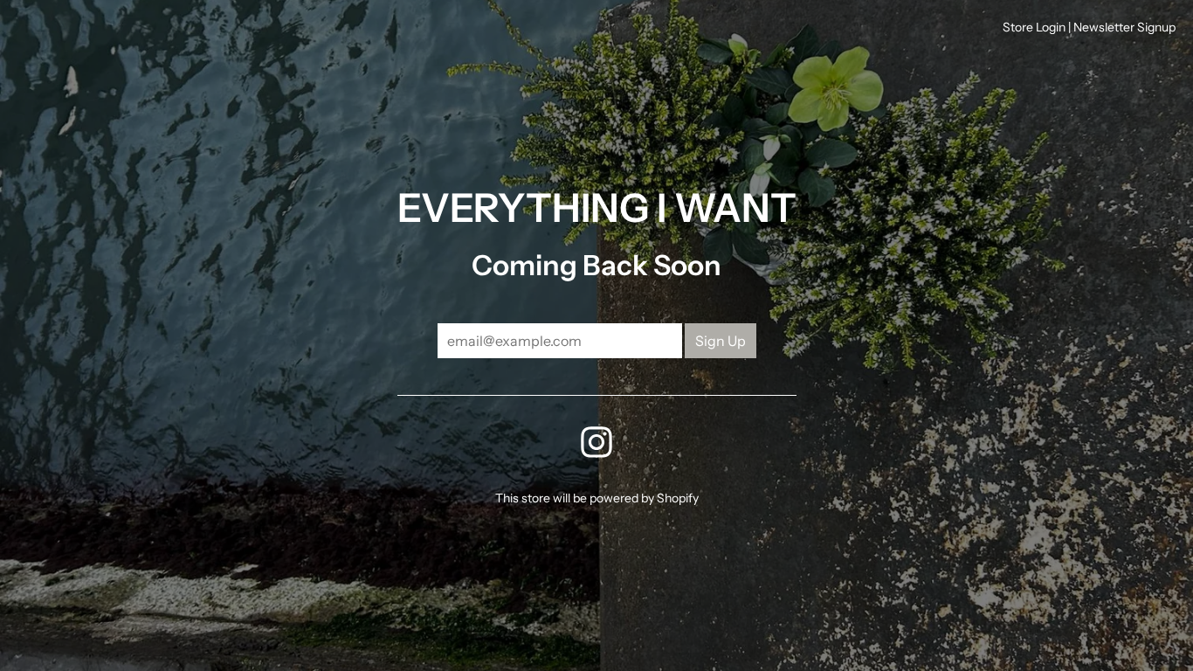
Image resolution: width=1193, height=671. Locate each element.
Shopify (678, 498)
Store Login (1034, 27)
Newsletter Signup (1124, 27)
